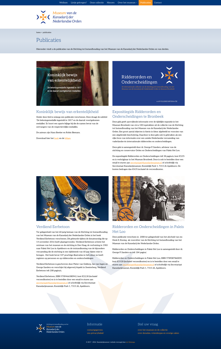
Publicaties (145, 2)
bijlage (67, 138)
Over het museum (126, 2)
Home (38, 32)
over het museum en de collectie (153, 330)
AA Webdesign (130, 342)
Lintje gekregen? (79, 2)
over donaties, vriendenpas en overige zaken (158, 333)
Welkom (63, 2)
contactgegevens (95, 330)
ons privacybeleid (95, 333)
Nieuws (110, 2)
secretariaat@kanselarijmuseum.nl (146, 163)
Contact (158, 2)
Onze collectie (97, 2)
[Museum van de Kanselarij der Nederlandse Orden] (58, 17)
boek (56, 138)
